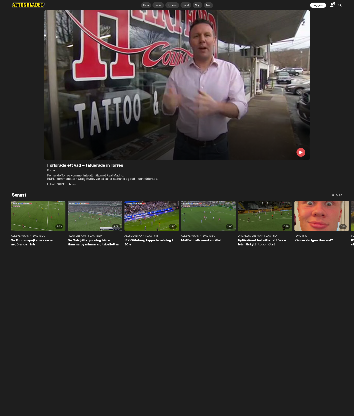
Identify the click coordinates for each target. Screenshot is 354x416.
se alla (337, 195)
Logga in (318, 5)
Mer (208, 5)
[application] (177, 85)
